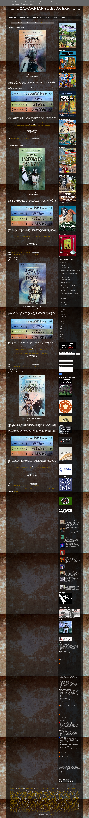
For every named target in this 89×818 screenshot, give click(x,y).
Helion (12, 808)
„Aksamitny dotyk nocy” (15, 260)
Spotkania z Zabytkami (24, 795)
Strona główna (12, 17)
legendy (72, 797)
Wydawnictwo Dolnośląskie (64, 797)
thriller (26, 802)
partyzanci (69, 805)
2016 (61, 333)
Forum (56, 17)
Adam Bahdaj (55, 809)
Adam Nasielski (66, 795)
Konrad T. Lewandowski (73, 804)
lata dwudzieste (24, 792)
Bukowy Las (12, 801)
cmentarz (41, 801)
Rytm (31, 803)
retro (11, 790)
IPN (77, 797)
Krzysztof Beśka (32, 802)
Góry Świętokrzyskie (46, 798)
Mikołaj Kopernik (71, 806)
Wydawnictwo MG (76, 799)
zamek (41, 794)
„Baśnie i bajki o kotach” (65, 268)
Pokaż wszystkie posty (46, 22)
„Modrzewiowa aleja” (69, 550)
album (52, 792)
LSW (66, 806)
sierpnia (62, 262)
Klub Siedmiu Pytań (36, 17)
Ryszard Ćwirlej (67, 798)
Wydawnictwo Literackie (41, 793)
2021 (61, 324)
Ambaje (27, 805)
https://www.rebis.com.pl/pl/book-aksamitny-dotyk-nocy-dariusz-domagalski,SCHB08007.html (32, 349)
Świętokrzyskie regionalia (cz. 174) (71, 543)
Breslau (38, 798)
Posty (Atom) (15, 491)
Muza (71, 803)
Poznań (61, 792)
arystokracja (67, 811)
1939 (74, 805)
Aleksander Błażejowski (73, 802)
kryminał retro (44, 788)
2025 (61, 318)
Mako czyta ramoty (64, 651)
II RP (77, 793)
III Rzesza (52, 804)
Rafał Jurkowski (62, 811)
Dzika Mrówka (16, 809)
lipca (62, 306)
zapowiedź (29, 798)
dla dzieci (47, 794)
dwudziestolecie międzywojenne (50, 800)
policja (23, 799)
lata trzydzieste (67, 791)
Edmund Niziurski (29, 809)
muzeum (67, 792)
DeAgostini (46, 805)
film (55, 794)
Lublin (55, 805)
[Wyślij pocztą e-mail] (33, 138)
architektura (39, 795)
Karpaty (16, 808)
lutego (62, 314)
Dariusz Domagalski (22, 140)
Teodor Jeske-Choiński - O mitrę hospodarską (68, 652)
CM (64, 788)
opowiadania (32, 794)
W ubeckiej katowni (63, 699)
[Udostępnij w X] (35, 138)
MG (77, 791)
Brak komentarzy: (27, 138)
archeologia (23, 798)
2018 (61, 329)
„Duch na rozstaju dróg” (65, 295)
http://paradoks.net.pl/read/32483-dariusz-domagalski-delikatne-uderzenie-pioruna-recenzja (32, 471)
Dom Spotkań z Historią (75, 807)
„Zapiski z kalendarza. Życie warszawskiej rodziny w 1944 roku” (71, 521)
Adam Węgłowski (54, 803)
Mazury (55, 796)
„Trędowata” (63, 302)
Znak (34, 798)
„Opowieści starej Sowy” (64, 738)
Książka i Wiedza (60, 810)
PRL (60, 788)
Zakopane (39, 803)
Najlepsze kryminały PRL (44, 792)
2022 (61, 323)
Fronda (72, 792)
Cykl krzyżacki (15, 140)
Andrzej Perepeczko (65, 808)
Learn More (70, 3)
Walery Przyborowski (57, 795)
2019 (61, 328)
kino (33, 796)
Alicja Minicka (49, 807)
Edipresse (22, 809)
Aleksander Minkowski (42, 807)
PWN (11, 796)
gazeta (73, 794)
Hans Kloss (26, 806)
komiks (57, 792)
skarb (18, 792)
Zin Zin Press (70, 810)
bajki (17, 805)
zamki (72, 793)
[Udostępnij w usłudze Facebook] (36, 138)
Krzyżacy (34, 140)
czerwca (63, 308)
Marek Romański (23, 796)
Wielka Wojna (12, 805)
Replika (16, 790)
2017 (61, 331)
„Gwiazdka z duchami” (65, 277)
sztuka (30, 792)
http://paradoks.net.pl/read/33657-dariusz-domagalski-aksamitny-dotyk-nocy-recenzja (32, 353)
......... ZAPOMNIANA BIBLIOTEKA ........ (44, 8)
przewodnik (19, 793)
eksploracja (34, 808)
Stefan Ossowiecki (22, 808)
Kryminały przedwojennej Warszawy (18, 791)
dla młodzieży (12, 792)
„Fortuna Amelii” (64, 265)
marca (62, 313)
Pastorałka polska (63, 746)
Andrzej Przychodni (61, 809)
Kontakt (63, 17)
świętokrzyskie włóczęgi (65, 644)
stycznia (63, 316)
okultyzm (24, 804)
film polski (20, 804)
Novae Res (74, 790)
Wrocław (77, 794)
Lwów (77, 795)
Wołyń (35, 803)
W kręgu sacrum (63, 730)
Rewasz (65, 810)
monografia (36, 792)
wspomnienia (12, 793)
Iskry (37, 794)
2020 (61, 326)
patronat (36, 791)
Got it (75, 3)
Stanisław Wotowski (67, 799)
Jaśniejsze (62, 660)
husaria (49, 809)
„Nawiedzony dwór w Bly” (65, 282)
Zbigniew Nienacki (30, 797)
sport (27, 801)
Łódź (27, 799)
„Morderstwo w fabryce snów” (66, 284)
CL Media (41, 805)
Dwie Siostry (34, 810)
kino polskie (60, 805)
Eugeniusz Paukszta (40, 810)
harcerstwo (60, 800)
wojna (37, 788)
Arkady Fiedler (56, 807)
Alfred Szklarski (47, 808)
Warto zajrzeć (48, 17)
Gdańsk (72, 795)
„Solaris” (66, 557)
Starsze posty (52, 488)
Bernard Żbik (61, 803)
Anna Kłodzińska (14, 795)
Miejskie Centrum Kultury (64, 753)
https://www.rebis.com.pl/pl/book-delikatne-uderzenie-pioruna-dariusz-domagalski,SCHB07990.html (32, 467)
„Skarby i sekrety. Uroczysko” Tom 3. (68, 285)
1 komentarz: (26, 483)
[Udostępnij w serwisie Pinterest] (38, 138)
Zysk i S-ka (16, 796)
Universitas (76, 800)
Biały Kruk (36, 805)
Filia (19, 811)
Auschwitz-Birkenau (22, 810)
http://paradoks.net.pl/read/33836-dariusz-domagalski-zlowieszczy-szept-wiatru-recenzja (32, 125)
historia (30, 140)
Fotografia (54, 801)
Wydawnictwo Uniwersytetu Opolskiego (65, 801)
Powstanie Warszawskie (14, 798)
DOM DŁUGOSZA (63, 663)
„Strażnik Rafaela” (64, 304)
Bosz (77, 805)
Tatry (48, 802)
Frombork (21, 806)
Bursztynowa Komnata (14, 806)
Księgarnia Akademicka (41, 802)
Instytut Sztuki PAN (35, 811)
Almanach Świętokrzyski (56, 808)
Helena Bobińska (47, 810)
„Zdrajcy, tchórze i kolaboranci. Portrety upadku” (70, 293)
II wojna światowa (72, 788)
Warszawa (53, 788)
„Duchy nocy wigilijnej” (65, 267)
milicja (76, 792)
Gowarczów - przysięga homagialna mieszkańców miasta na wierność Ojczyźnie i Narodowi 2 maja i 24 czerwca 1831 (69, 673)
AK (42, 808)
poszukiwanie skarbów (63, 802)
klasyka (24, 793)
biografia (60, 791)
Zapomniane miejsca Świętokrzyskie (22, 807)
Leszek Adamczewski (13, 803)
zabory (65, 800)
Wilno (37, 801)
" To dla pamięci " (63, 737)
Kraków (30, 791)
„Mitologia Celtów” (64, 298)
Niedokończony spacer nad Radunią (66, 645)
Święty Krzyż (21, 805)
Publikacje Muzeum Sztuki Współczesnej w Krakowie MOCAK (71, 578)
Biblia (39, 804)
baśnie (51, 802)
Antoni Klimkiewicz (63, 707)
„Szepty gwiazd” (64, 280)
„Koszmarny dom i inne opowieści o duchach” (69, 273)
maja (62, 309)
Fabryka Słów (36, 799)
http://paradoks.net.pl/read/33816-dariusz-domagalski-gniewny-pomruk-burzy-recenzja (32, 239)
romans (69, 796)
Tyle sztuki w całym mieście (65, 659)
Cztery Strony (28, 810)
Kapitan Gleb (44, 809)
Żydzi (60, 799)
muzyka (43, 803)
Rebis (38, 140)
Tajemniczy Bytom (64, 698)
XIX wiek (21, 802)
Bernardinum (32, 795)
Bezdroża (16, 811)
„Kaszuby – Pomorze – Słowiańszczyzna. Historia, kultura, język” (72, 536)
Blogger (52, 814)
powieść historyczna (52, 791)
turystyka (50, 793)
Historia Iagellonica (45, 804)
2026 (61, 261)
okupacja (48, 803)
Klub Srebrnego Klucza (39, 806)
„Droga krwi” (63, 296)
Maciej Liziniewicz (44, 799)
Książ (63, 806)
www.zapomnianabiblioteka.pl (64, 767)
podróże (43, 797)
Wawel (20, 803)
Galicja (19, 800)
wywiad (63, 794)
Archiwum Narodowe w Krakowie (70, 809)
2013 (61, 338)
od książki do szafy (64, 756)
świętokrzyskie (32, 790)
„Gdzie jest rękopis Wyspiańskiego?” (72, 571)
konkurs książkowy (53, 799)
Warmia (55, 797)
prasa (59, 794)
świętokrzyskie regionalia (32, 804)
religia (41, 791)
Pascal (77, 806)
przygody (24, 790)
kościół (65, 805)
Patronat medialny (24, 17)
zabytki (51, 790)
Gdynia (51, 805)
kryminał (21, 788)
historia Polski (29, 788)
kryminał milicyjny (31, 793)
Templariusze (12, 807)
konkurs (22, 801)
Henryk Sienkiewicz (37, 809)
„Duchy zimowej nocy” (65, 287)
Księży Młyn (32, 801)
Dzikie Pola (13, 800)
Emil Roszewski (26, 803)
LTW (45, 791)
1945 (31, 807)
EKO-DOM (67, 803)
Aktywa (35, 807)
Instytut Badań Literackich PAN (26, 811)
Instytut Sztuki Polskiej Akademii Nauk (44, 811)
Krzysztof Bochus (57, 806)
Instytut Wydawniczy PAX (55, 811)
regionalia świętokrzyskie (62, 790)
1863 (74, 810)
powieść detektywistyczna (64, 793)
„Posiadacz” (63, 289)
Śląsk (31, 799)
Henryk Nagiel (53, 810)
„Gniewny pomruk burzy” (16, 145)
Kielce (51, 794)
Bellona (68, 794)
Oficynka (55, 793)
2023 (61, 321)
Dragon (11, 809)
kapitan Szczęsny (62, 796)
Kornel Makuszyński (48, 806)
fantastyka (38, 797)
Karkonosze (32, 806)
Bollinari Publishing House (64, 807)
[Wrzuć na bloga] (34, 138)
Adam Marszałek (39, 796)
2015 (61, 334)
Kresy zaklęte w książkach (65, 689)
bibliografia (29, 808)
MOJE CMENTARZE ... (64, 681)
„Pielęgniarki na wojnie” (69, 564)
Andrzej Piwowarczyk (74, 808)
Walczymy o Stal (63, 752)
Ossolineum (40, 800)
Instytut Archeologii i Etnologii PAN (62, 804)
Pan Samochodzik (24, 794)
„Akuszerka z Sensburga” (65, 279)
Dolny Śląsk (49, 797)
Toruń (74, 803)
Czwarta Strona (16, 794)
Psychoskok (22, 797)
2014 (61, 336)
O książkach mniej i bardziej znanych (67, 722)
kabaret (56, 802)
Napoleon (70, 800)
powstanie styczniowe (15, 799)
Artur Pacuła (54, 798)
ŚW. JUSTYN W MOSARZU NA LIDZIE (67, 731)
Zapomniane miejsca (75, 798)
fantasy (27, 140)
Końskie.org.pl (63, 670)
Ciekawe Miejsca (43, 790)
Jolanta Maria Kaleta (48, 796)
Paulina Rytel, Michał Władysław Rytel (67, 682)
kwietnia (63, 311)
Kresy (73, 791)
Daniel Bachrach (48, 801)
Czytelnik (60, 798)
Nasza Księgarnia (32, 800)
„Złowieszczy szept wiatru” (16, 27)
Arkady (31, 805)
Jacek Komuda (24, 800)
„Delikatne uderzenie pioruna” (17, 372)
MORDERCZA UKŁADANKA (65, 723)
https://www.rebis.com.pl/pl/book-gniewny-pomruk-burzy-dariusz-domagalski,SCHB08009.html (32, 236)
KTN (10, 794)
